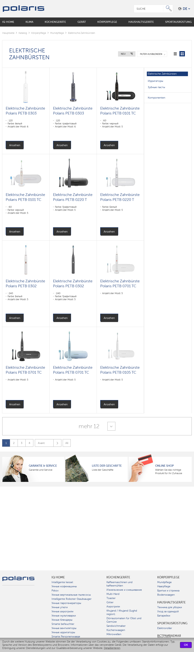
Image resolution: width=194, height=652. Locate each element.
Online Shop (164, 465)
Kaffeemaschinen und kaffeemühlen (119, 584)
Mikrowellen (113, 634)
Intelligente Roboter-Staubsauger (72, 599)
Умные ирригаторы (63, 632)
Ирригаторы (155, 81)
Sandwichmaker (116, 626)
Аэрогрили (113, 606)
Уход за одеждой (168, 611)
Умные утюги (60, 607)
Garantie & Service (43, 465)
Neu (123, 54)
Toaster (111, 598)
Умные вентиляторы (64, 628)
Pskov (55, 590)
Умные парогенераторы (66, 603)
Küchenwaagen (115, 630)
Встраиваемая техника (169, 637)
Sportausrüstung (172, 623)
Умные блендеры (62, 619)
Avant (41, 443)
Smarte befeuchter (63, 624)
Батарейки (163, 615)
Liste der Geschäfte (107, 465)
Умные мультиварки (64, 615)
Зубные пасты (156, 87)
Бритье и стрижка (168, 590)
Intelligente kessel (62, 582)
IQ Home (58, 577)
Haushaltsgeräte (171, 602)
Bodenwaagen (166, 594)
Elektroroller (164, 628)
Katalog (23, 33)
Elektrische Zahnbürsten (162, 73)
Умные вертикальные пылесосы (71, 594)
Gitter (109, 602)
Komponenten (156, 97)
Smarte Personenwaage (66, 636)
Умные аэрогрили (62, 611)
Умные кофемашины (64, 586)
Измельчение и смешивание (124, 589)
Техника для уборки (169, 607)
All (66, 443)
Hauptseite (8, 33)
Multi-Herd (112, 594)
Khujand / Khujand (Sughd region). (121, 612)
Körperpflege (38, 33)
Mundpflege (57, 33)
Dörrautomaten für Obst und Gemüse (123, 620)
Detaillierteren (112, 648)
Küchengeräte (118, 577)
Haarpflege (163, 586)
